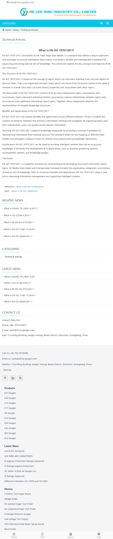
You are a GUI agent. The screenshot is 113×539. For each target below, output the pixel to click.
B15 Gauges (10, 438)
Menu (71, 537)
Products (9, 388)
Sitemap (7, 369)
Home (8, 30)
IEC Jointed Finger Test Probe (18, 504)
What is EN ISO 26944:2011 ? (18, 236)
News (16, 30)
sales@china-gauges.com (21, 2)
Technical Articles (29, 30)
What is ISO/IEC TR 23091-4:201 (19, 276)
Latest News (11, 446)
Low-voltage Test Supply (16, 519)
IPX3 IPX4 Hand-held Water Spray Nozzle (24, 524)
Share (14, 537)
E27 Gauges (10, 393)
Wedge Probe (11, 498)
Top (99, 537)
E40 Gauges (10, 428)
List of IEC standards (14, 451)
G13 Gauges (10, 418)
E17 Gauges (10, 408)
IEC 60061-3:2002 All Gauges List (20, 471)
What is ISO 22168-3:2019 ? (17, 215)
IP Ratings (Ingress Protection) (19, 466)
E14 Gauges (10, 403)
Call (42, 537)
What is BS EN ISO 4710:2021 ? (19, 222)
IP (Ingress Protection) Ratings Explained (24, 461)
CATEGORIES (9, 23)
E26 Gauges (10, 398)
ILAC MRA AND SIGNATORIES (18, 456)
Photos (8, 489)
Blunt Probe (10, 529)
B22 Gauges (10, 433)
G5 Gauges (9, 413)
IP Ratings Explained (14, 476)
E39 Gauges (10, 423)
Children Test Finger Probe (17, 493)
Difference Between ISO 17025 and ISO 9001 (26, 481)
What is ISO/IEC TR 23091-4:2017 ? (21, 208)
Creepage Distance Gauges (17, 514)
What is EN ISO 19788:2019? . (30, 186)
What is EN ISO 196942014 (25, 191)
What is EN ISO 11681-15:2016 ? (19, 229)
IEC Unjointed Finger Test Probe (20, 509)
